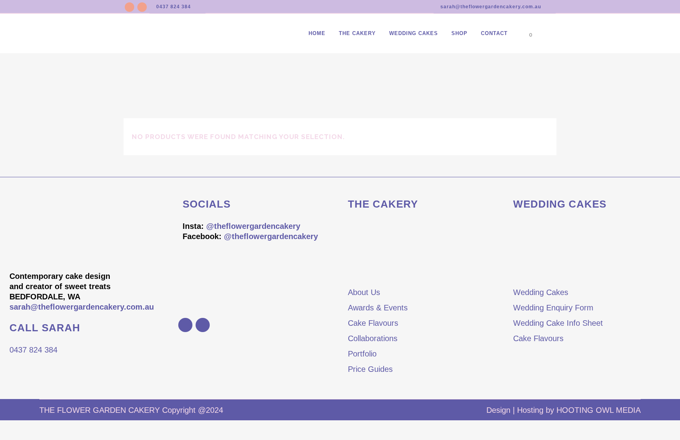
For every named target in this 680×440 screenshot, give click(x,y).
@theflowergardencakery (253, 226)
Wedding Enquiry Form (553, 307)
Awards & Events (378, 307)
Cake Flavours (373, 323)
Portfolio (362, 353)
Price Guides (370, 369)
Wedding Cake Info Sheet (558, 323)
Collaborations (372, 338)
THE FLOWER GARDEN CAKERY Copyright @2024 (131, 410)
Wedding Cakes (540, 292)
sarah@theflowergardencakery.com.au (490, 6)
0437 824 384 (173, 6)
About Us (364, 292)
